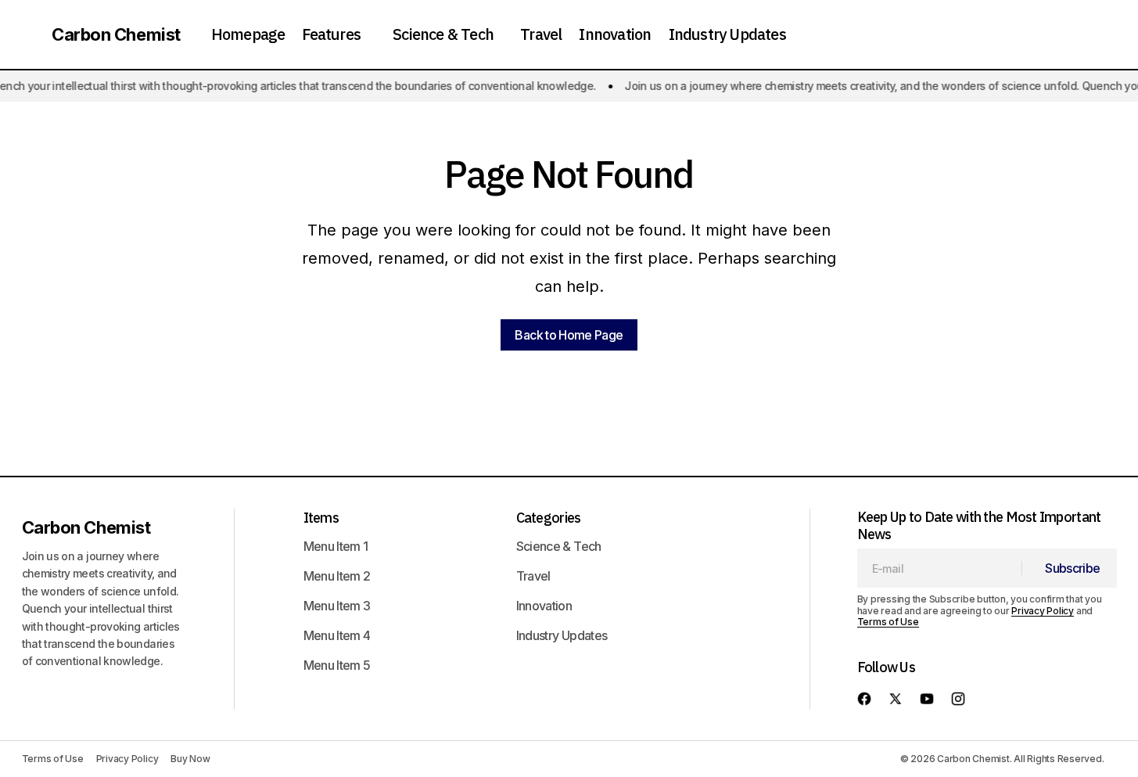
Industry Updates (562, 635)
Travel (533, 576)
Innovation (544, 605)
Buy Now (190, 758)
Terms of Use (888, 622)
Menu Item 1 (335, 546)
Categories (548, 518)
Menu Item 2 (337, 576)
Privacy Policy (1042, 611)
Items (321, 518)
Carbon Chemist (116, 34)
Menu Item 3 (337, 605)
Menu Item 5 (337, 665)
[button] (26, 34)
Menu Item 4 (337, 635)
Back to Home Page (569, 335)
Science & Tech (558, 546)
